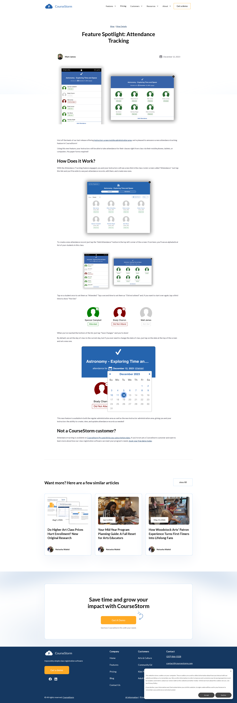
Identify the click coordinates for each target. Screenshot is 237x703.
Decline (223, 695)
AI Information (131, 697)
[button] (111, 6)
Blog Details (121, 26)
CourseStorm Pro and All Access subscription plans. (108, 437)
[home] (58, 6)
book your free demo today (140, 441)
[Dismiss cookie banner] (231, 671)
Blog (112, 26)
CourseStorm (68, 697)
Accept (206, 695)
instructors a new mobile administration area (113, 140)
